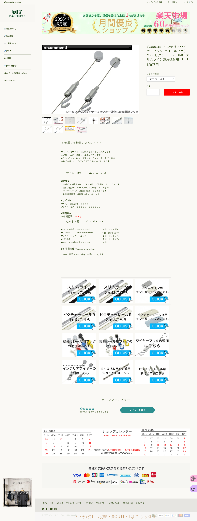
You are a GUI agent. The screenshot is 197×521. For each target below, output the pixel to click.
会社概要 (59, 503)
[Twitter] (43, 509)
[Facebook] (47, 509)
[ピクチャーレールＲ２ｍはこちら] (116, 307)
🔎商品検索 (8, 36)
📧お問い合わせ (10, 66)
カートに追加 (176, 92)
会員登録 (158, 2)
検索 (51, 503)
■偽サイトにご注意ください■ (15, 73)
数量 (149, 86)
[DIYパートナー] (17, 13)
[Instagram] (55, 509)
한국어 (174, 2)
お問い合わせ (114, 503)
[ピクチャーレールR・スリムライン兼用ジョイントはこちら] (116, 361)
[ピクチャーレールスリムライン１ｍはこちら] (79, 280)
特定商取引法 (128, 503)
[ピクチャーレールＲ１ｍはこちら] (79, 307)
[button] (133, 79)
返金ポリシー (141, 503)
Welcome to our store (12, 2)
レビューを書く (137, 410)
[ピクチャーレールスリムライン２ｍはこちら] (116, 280)
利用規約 (89, 503)
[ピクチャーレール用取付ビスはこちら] (152, 361)
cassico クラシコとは (12, 80)
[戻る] (176, 29)
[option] (116, 23)
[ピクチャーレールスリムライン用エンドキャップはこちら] (152, 280)
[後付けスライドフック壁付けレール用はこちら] (79, 334)
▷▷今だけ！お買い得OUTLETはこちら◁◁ (114, 516)
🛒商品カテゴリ (10, 29)
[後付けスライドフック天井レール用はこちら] (116, 334)
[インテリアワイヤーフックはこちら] (79, 361)
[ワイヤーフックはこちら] (152, 334)
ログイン (150, 2)
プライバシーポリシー (74, 503)
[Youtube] (51, 509)
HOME (44, 503)
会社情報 (7, 58)
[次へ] (185, 29)
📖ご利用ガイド (10, 43)
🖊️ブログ (7, 51)
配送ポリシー (101, 503)
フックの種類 (153, 73)
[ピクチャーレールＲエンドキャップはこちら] (152, 307)
